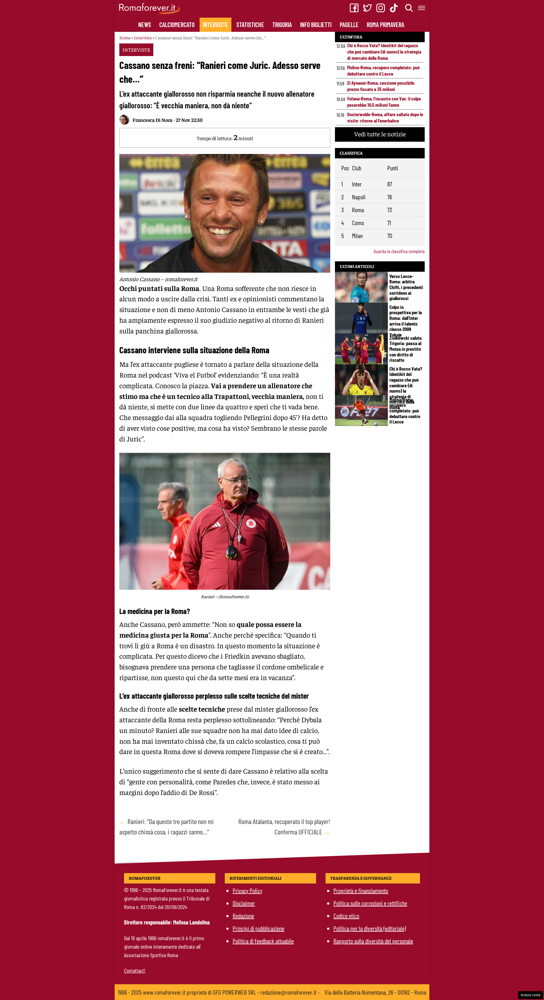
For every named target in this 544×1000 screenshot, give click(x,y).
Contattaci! (134, 970)
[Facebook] (354, 8)
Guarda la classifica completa (399, 251)
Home (125, 37)
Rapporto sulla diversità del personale (373, 941)
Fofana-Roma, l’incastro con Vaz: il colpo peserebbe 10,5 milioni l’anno (384, 101)
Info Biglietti (316, 24)
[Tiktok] (394, 8)
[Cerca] (409, 8)
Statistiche (250, 24)
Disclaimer (244, 903)
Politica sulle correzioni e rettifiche (370, 903)
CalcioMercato (177, 24)
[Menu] (422, 8)
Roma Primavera (385, 24)
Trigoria (282, 24)
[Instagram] (380, 8)
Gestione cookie (531, 995)
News (144, 24)
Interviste (215, 24)
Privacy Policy (247, 890)
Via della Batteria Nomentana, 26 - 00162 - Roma (375, 992)
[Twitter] (367, 8)
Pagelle (349, 24)
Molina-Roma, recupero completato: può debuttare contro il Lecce (383, 70)
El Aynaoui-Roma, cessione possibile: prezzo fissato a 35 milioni (381, 86)
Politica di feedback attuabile (263, 941)
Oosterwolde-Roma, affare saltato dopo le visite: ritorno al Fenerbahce (385, 117)
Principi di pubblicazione (258, 928)
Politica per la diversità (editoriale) (369, 928)
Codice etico (346, 915)
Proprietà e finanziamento (360, 890)
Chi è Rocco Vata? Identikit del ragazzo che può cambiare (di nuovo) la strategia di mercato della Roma (384, 51)
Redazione (243, 915)
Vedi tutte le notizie (380, 134)
